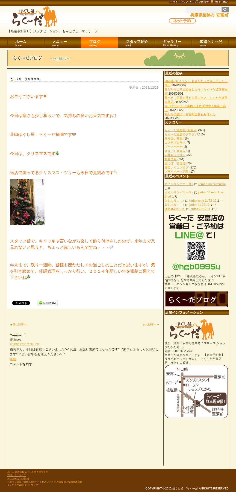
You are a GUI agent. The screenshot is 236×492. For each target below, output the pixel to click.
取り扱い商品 (174, 138)
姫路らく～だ (211, 43)
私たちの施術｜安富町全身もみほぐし (190, 114)
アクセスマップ (45, 481)
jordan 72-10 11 (200, 209)
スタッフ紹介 (137, 43)
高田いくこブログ (177, 167)
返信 (13, 359)
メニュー (59, 43)
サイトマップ (31, 485)
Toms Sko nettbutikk (212, 184)
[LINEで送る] (48, 302)
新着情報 (171, 159)
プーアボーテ (174, 146)
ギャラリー (172, 43)
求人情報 (58, 481)
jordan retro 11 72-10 (202, 200)
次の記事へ (149, 324)
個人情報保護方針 (73, 481)
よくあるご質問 (15, 485)
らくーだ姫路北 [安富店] (181, 130)
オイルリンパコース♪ (179, 184)
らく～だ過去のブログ (180, 134)
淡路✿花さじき (175, 209)
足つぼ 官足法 (175, 163)
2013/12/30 (24, 344)
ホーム (21, 43)
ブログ (94, 43)
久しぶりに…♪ (174, 200)
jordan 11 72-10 (199, 205)
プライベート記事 (177, 171)
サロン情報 (23, 478)
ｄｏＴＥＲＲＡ (175, 151)
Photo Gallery (29, 481)
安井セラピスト (175, 155)
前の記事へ (20, 324)
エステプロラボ (175, 142)
